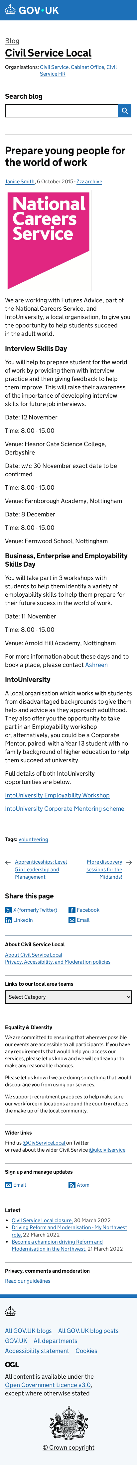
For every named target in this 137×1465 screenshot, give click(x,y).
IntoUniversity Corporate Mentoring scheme (64, 808)
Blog (12, 40)
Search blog (24, 96)
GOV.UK (16, 1341)
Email (83, 920)
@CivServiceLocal (44, 1143)
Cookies (86, 1351)
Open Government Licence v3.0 (48, 1385)
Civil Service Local (48, 53)
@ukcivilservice (107, 1150)
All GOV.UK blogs (28, 1331)
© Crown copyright (68, 1447)
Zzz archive (89, 181)
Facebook (88, 910)
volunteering (33, 839)
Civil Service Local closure (41, 1220)
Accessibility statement (37, 1351)
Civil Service (54, 67)
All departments (55, 1341)
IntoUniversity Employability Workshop (57, 795)
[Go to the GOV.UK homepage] (32, 10)
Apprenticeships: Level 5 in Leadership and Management (41, 869)
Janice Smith (20, 181)
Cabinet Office (87, 67)
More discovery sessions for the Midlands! (104, 869)
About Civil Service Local (33, 955)
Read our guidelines (27, 1281)
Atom (83, 1185)
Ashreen (96, 665)
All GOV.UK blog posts (88, 1331)
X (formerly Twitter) (35, 910)
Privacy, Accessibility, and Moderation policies (57, 962)
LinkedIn (23, 920)
